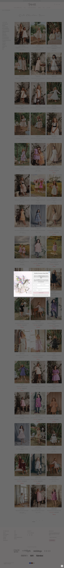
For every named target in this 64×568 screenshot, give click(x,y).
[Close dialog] (49, 272)
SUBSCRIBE (41, 292)
